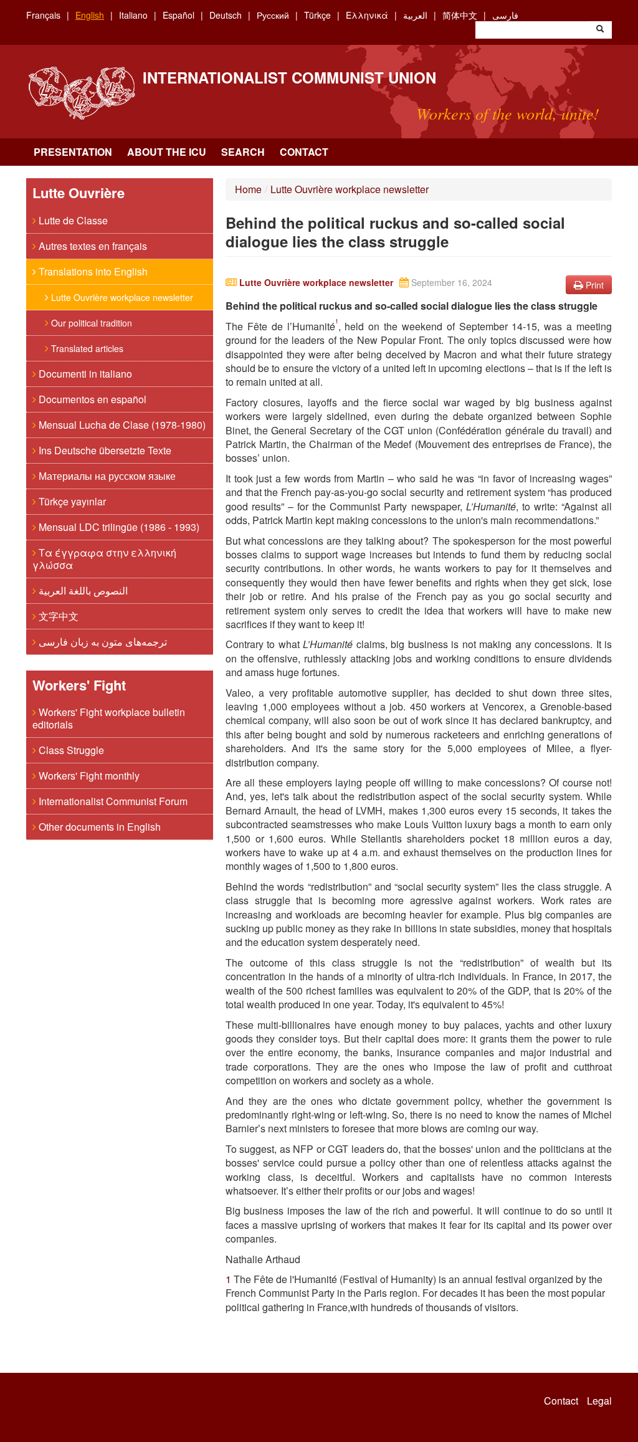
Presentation (73, 152)
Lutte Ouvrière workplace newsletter (121, 297)
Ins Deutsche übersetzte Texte (103, 450)
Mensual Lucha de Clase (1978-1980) (121, 425)
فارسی (505, 15)
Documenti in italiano (84, 373)
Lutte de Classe (72, 220)
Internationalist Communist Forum (112, 801)
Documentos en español (91, 399)
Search (243, 152)
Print (593, 285)
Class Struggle (70, 750)
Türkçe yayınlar (71, 501)
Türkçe (317, 15)
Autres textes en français (91, 246)
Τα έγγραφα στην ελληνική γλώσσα (104, 558)
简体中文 (459, 15)
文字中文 (57, 616)
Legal (599, 1401)
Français (43, 15)
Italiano (133, 15)
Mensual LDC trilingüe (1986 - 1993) (117, 527)
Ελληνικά (367, 15)
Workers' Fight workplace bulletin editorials (108, 718)
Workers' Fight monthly (88, 775)
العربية (415, 15)
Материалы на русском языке (106, 476)
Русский (273, 15)
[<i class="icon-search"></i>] (600, 30)
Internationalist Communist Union (289, 77)
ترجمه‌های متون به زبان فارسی (101, 641)
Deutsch (225, 15)
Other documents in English (98, 826)
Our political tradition (90, 323)
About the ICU (166, 152)
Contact (304, 152)
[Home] (81, 93)
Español (178, 15)
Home (248, 189)
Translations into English (92, 271)
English (89, 15)
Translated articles (86, 348)
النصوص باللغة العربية (82, 590)
